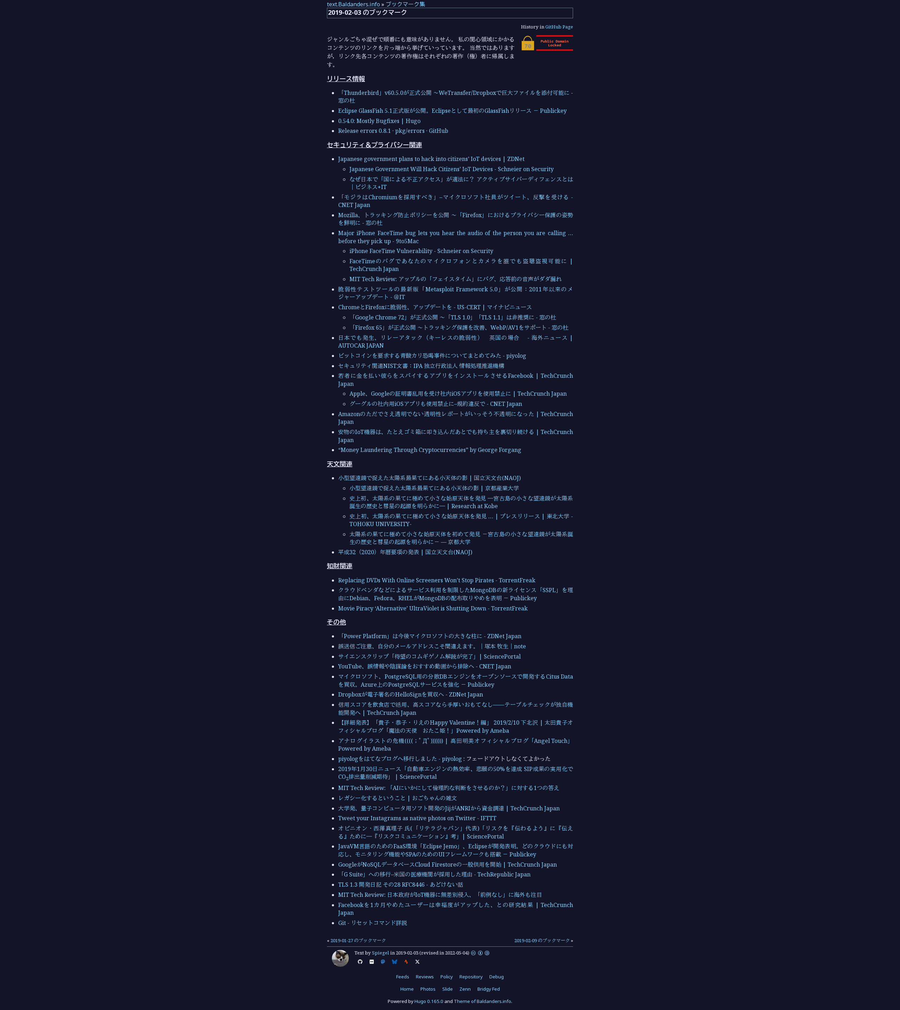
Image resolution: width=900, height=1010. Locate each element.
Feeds (402, 976)
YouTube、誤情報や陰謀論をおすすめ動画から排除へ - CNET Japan (424, 666)
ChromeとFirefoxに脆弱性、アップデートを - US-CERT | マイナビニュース (435, 307)
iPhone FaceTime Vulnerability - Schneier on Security (421, 251)
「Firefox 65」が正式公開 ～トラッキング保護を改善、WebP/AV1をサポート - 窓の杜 (458, 327)
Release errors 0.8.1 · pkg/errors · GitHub (393, 131)
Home (407, 989)
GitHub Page (559, 27)
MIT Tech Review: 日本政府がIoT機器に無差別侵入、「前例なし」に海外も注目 (440, 895)
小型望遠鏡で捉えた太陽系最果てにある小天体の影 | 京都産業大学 (434, 488)
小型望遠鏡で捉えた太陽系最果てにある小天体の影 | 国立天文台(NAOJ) (429, 478)
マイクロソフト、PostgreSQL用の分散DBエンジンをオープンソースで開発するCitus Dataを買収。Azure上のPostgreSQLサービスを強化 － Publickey (455, 680)
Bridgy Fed (488, 989)
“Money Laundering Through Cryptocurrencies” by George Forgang (429, 450)
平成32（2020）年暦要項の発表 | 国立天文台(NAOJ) (405, 552)
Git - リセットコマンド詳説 (372, 923)
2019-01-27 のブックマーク (358, 940)
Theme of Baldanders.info (482, 1001)
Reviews (425, 976)
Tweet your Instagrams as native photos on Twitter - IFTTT (417, 818)
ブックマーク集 (405, 4)
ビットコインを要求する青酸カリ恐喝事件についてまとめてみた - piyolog (432, 356)
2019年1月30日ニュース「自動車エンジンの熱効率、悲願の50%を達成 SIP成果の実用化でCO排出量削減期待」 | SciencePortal (455, 773)
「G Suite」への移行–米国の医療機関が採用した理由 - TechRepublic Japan (434, 874)
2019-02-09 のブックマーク (542, 940)
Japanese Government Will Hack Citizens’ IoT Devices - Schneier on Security (451, 169)
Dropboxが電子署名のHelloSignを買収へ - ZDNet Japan (410, 694)
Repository (471, 976)
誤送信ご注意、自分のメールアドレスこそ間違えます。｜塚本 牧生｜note (432, 646)
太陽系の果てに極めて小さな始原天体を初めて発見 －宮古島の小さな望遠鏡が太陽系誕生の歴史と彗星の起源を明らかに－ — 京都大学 (461, 538)
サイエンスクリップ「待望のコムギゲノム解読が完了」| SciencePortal (429, 656)
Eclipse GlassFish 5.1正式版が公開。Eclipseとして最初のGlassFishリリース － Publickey (452, 111)
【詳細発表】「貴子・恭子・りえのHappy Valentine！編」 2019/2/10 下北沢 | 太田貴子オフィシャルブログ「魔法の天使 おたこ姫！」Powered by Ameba (455, 726)
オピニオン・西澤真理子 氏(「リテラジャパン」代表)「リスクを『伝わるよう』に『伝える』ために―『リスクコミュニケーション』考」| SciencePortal (455, 832)
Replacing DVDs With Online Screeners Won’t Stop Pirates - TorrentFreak (436, 580)
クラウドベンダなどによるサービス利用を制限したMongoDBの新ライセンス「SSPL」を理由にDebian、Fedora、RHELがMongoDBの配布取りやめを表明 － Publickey (455, 594)
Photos (428, 989)
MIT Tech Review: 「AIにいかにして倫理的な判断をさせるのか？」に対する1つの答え (448, 788)
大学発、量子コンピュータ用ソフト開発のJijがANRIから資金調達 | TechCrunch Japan (449, 808)
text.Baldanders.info (353, 4)
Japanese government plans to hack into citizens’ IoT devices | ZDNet (431, 159)
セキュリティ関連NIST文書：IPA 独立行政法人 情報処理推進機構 (421, 366)
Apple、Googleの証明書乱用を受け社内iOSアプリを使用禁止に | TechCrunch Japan (458, 393)
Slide (447, 989)
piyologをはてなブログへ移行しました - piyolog (400, 759)
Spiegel (380, 953)
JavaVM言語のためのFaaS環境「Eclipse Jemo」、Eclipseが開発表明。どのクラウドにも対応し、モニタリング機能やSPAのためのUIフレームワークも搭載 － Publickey (455, 850)
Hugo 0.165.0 (428, 1001)
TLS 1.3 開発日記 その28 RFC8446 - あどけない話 (400, 884)
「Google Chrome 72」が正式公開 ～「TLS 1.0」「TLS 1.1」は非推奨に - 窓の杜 (452, 317)
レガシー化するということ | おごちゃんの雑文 (397, 798)
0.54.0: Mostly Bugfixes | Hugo (379, 121)
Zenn (465, 989)
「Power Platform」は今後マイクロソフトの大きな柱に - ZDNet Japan (429, 636)
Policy (447, 976)
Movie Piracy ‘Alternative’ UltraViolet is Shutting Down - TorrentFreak (433, 608)
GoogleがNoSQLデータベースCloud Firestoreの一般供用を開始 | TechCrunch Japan (447, 864)
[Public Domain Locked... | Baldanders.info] (546, 49)
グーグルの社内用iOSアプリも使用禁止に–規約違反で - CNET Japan (435, 404)
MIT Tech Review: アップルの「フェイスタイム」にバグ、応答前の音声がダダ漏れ (455, 279)
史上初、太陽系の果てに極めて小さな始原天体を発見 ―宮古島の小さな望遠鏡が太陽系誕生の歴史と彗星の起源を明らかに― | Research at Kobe (461, 502)
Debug (496, 976)
